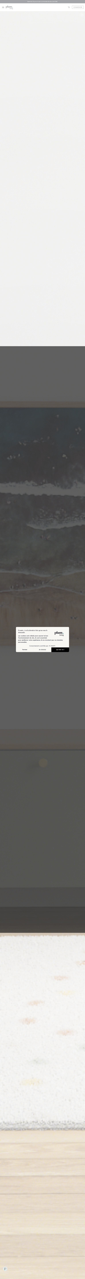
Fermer (24, 649)
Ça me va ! (60, 649)
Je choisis (42, 649)
